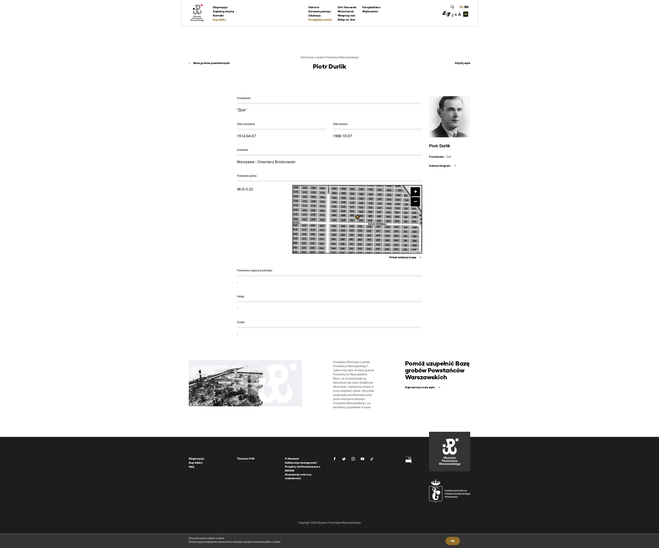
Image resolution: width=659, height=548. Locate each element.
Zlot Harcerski (347, 7)
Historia (313, 7)
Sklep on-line (346, 19)
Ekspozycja (220, 7)
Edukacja (314, 15)
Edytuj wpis (462, 63)
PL (462, 7)
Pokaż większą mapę (402, 257)
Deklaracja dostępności (301, 462)
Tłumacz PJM (246, 458)
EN (466, 7)
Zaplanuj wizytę (223, 11)
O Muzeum (292, 458)
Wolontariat (346, 11)
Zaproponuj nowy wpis (420, 387)
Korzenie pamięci (319, 11)
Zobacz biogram (440, 166)
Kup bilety (219, 19)
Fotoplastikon (371, 7)
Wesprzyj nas (346, 15)
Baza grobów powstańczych (211, 63)
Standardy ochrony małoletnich (298, 476)
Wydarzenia (370, 11)
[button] (357, 218)
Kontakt (218, 15)
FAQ (191, 467)
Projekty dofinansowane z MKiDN (302, 468)
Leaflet (418, 251)
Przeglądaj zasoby (320, 19)
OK (453, 541)
